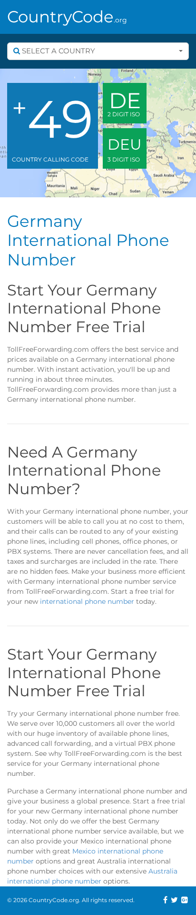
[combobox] (98, 51)
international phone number (87, 601)
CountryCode (67, 17)
